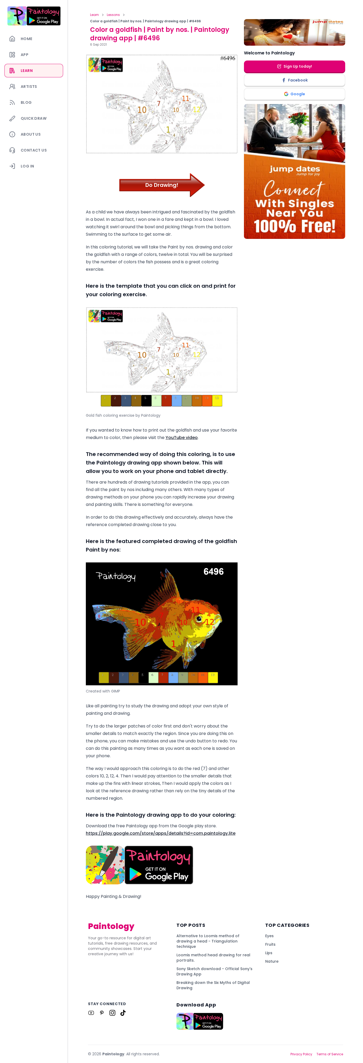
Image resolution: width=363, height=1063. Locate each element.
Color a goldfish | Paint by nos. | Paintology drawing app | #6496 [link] (145, 21)
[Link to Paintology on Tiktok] (123, 1013)
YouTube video (182, 437)
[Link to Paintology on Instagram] (112, 1013)
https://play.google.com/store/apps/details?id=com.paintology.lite (160, 833)
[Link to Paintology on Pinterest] (102, 1013)
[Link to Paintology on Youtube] (91, 1013)
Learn (94, 15)
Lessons (113, 15)
